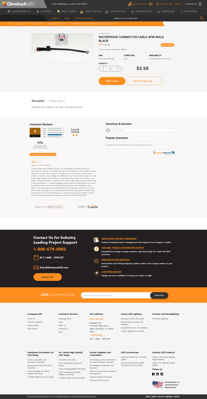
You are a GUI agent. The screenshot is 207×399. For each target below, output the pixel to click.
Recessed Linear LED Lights (132, 319)
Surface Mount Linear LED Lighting (132, 323)
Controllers (168, 11)
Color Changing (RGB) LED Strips (72, 369)
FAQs (61, 322)
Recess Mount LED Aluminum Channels (40, 366)
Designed (74, 397)
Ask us (124, 49)
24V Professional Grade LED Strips (70, 364)
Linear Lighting (117, 11)
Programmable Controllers (101, 377)
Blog (67, 18)
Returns (62, 325)
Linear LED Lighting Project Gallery (163, 364)
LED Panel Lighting (160, 319)
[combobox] (159, 18)
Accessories (191, 11)
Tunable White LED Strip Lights (40, 377)
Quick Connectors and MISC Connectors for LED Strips (132, 364)
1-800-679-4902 (49, 249)
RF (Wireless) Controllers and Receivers (102, 366)
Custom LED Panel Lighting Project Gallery (163, 358)
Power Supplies (143, 11)
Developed (84, 397)
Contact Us (47, 277)
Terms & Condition (35, 322)
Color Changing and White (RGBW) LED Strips (38, 372)
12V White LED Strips (67, 360)
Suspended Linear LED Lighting (134, 328)
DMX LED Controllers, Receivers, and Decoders (103, 372)
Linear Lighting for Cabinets (132, 331)
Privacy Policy (33, 325)
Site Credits (32, 329)
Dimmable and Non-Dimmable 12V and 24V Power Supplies (102, 361)
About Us (31, 319)
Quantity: (103, 63)
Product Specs (57, 100)
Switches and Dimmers (99, 380)
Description (37, 100)
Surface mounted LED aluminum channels (36, 361)
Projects (55, 18)
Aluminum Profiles (21, 11)
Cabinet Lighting (92, 11)
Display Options (40, 207)
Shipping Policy (65, 319)
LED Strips (46, 11)
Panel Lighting (68, 11)
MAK (94, 397)
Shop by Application (84, 18)
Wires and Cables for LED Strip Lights (134, 358)
